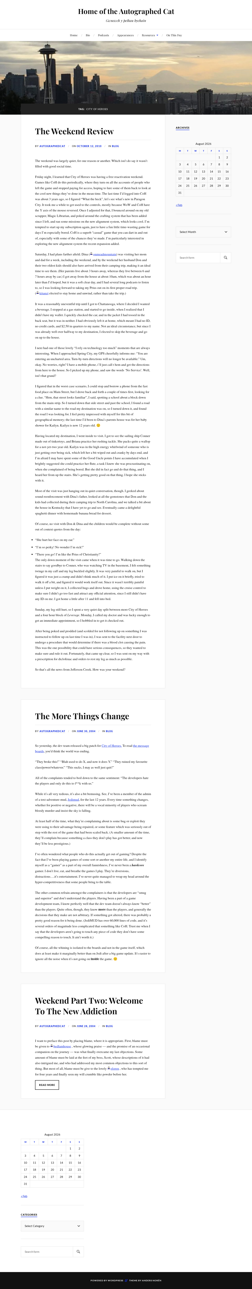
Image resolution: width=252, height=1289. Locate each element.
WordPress (115, 1280)
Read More (47, 1084)
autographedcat (52, 146)
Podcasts (103, 35)
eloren (115, 1068)
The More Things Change (82, 715)
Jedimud (73, 799)
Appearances (125, 35)
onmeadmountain (104, 254)
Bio (88, 35)
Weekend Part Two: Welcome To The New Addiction (89, 1005)
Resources (148, 35)
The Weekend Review (74, 130)
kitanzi (44, 293)
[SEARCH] (225, 257)
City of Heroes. (112, 745)
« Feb (179, 205)
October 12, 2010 (89, 146)
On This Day (174, 35)
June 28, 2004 (86, 1026)
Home (74, 35)
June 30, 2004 (86, 731)
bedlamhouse (62, 1046)
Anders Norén (151, 1280)
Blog (115, 146)
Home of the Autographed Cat (126, 11)
